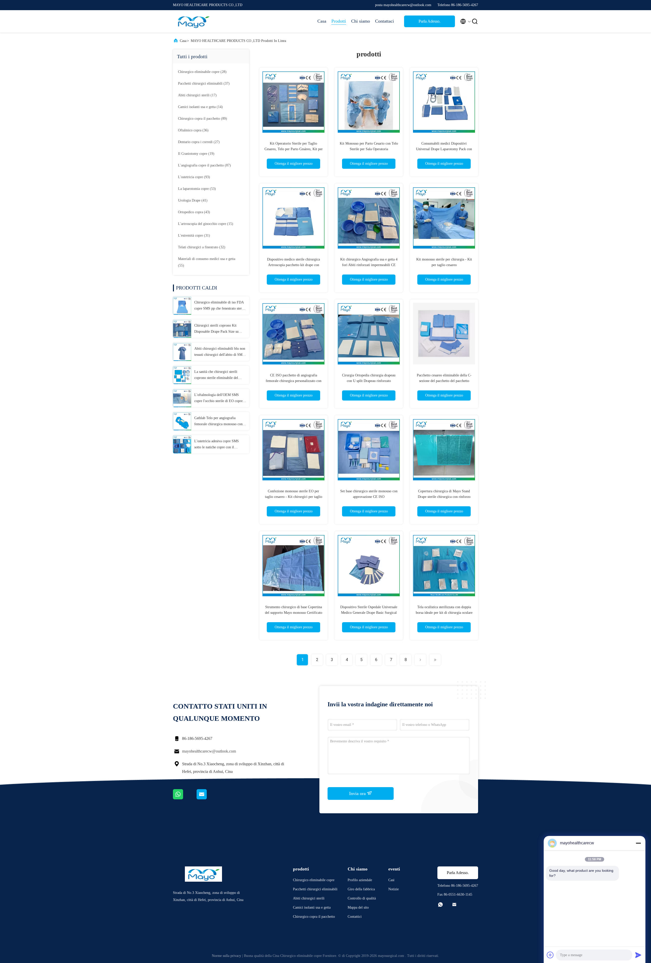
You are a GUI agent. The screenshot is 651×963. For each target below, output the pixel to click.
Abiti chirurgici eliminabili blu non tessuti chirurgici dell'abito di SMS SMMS (219, 352)
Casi (391, 880)
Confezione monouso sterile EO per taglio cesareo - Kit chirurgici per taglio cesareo (293, 496)
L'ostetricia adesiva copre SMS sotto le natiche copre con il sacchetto (216, 444)
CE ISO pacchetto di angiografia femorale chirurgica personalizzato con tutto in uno (293, 380)
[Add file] (550, 954)
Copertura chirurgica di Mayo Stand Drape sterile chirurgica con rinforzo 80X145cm (444, 496)
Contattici (355, 917)
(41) (193, 200)
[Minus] (638, 843)
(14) (200, 107)
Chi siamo (360, 21)
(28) (202, 72)
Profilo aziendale (360, 880)
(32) (201, 247)
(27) (199, 142)
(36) (193, 130)
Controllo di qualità (362, 898)
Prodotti (338, 21)
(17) (197, 95)
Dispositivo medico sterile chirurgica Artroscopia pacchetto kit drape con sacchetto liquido (293, 264)
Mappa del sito (358, 907)
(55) (206, 262)
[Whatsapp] (185, 798)
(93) (194, 177)
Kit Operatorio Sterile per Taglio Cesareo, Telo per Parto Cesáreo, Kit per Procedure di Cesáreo (293, 149)
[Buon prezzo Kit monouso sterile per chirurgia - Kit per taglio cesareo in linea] (444, 218)
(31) (194, 235)
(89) (202, 118)
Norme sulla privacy (226, 956)
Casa (321, 21)
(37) (204, 83)
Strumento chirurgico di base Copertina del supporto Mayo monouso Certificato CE (293, 612)
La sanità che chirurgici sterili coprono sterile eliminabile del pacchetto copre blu (216, 375)
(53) (197, 189)
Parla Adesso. (429, 21)
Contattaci (384, 21)
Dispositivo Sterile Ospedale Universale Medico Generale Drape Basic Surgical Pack (368, 612)
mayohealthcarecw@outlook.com (209, 751)
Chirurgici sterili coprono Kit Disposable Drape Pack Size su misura (216, 329)
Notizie (393, 889)
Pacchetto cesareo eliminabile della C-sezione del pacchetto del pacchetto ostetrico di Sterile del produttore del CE (444, 380)
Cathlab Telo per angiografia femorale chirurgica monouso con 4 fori (219, 421)
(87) (204, 165)
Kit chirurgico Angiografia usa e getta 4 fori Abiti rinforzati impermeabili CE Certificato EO (368, 264)
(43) (194, 212)
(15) (205, 224)
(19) (196, 154)
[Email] (208, 798)
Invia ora (358, 793)
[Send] (638, 954)
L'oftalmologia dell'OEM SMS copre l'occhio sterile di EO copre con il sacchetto (218, 398)
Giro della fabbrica (361, 889)
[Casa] (193, 21)
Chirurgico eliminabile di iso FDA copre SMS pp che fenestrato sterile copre (219, 306)
